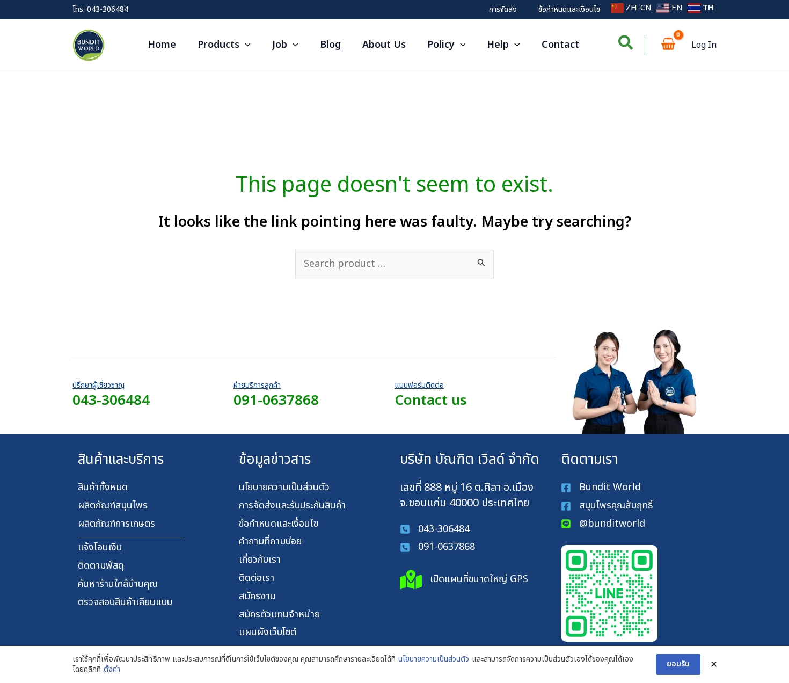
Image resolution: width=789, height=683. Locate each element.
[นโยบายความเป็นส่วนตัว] (284, 488)
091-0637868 (276, 400)
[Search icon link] (626, 45)
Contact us (430, 400)
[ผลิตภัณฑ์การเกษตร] (116, 524)
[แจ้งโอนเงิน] (100, 548)
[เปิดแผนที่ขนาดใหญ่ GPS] (464, 580)
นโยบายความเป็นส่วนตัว (433, 659)
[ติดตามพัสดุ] (101, 566)
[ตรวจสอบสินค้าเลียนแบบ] (125, 603)
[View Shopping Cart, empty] (668, 45)
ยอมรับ (678, 664)
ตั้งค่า (112, 669)
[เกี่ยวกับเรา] (260, 560)
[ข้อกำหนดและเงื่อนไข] (278, 524)
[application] (245, 45)
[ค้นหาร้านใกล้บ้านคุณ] (118, 584)
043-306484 (107, 9)
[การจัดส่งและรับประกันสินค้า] (292, 506)
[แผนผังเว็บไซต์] (267, 633)
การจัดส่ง (503, 9)
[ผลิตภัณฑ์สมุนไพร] (113, 506)
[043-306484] (435, 529)
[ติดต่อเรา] (256, 578)
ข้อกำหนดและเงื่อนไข (569, 9)
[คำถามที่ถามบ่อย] (270, 542)
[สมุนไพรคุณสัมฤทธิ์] (608, 506)
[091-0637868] (437, 547)
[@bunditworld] (603, 524)
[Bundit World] (601, 488)
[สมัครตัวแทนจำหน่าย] (279, 615)
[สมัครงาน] (257, 597)
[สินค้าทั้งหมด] (103, 488)
